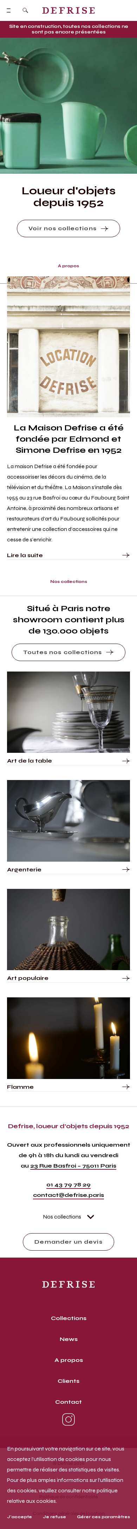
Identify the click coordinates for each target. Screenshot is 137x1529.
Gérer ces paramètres (103, 1516)
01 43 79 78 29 (68, 1184)
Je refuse (54, 1516)
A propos (68, 1360)
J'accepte (19, 1516)
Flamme (20, 1087)
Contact (68, 1402)
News (69, 1339)
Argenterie (24, 869)
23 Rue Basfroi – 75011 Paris (73, 1165)
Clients (68, 1381)
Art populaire (27, 978)
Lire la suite (25, 555)
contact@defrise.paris (68, 1195)
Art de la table (29, 760)
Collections (68, 1318)
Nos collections (62, 1216)
